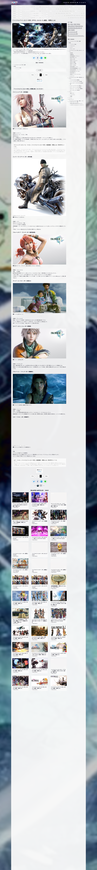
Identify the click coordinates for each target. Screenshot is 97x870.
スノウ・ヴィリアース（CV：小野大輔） (76, 81)
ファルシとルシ (17, 69)
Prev (33, 74)
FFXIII (75, 24)
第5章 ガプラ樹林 (72, 62)
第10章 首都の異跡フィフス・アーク (75, 69)
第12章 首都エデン (73, 72)
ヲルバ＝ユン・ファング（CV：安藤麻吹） (76, 88)
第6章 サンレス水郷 (73, 63)
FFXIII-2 (79, 24)
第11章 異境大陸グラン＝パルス (75, 71)
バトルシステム (72, 94)
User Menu (72, 2)
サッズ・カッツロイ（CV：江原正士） (76, 85)
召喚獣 (71, 96)
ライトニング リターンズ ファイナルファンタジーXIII (76, 35)
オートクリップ (71, 99)
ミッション (70, 97)
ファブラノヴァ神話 (18, 67)
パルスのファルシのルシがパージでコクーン (77, 104)
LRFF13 (70, 29)
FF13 (69, 24)
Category (65, 2)
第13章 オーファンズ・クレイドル (75, 74)
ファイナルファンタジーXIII (73, 31)
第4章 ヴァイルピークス (73, 60)
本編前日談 (71, 54)
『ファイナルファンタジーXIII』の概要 (20, 64)
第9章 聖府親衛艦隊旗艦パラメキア (75, 68)
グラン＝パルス (72, 48)
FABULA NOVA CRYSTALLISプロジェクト (76, 103)
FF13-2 (72, 24)
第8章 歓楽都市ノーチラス (74, 66)
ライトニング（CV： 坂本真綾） (75, 79)
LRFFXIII (73, 29)
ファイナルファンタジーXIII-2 (73, 33)
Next (46, 74)
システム (70, 91)
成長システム (72, 93)
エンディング (72, 75)
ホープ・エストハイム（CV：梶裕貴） (76, 87)
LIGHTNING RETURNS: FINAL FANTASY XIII (75, 27)
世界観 (15, 66)
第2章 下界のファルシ (73, 57)
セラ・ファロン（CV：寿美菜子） (75, 90)
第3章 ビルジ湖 (72, 59)
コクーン (16, 70)
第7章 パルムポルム (73, 65)
